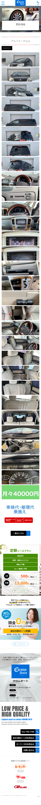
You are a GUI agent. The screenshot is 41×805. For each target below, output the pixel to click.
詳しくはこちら (19, 590)
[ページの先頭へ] (38, 796)
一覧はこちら (18, 533)
